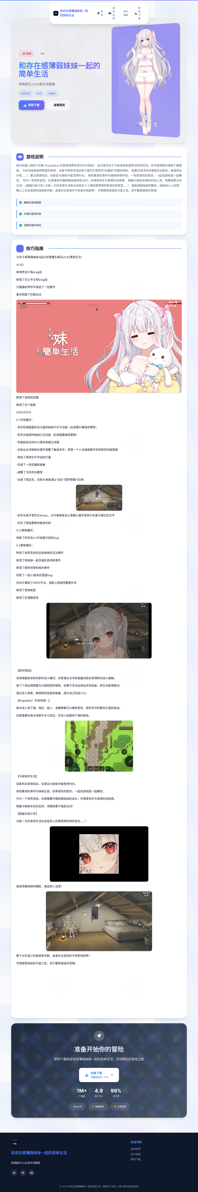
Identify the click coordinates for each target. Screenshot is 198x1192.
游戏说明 (136, 1148)
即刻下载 (136, 1159)
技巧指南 (136, 1154)
